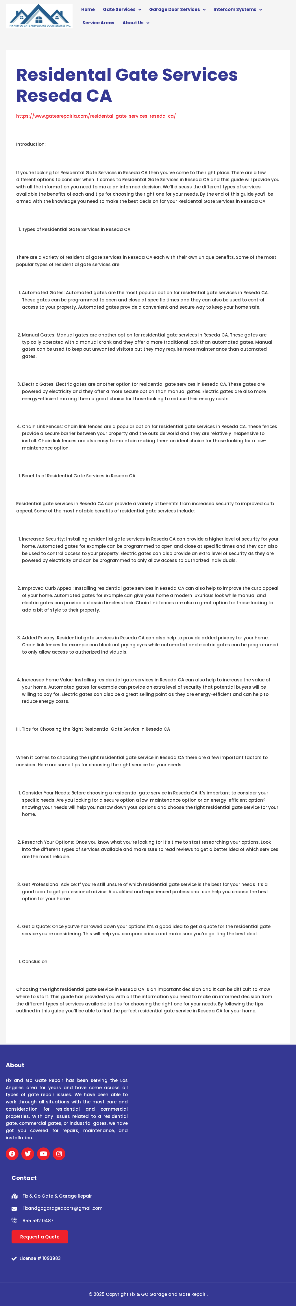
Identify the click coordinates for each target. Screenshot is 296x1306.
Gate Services (119, 9)
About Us (133, 23)
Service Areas (98, 23)
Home (88, 9)
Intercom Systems (235, 9)
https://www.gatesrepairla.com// (96, 116)
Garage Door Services (174, 9)
